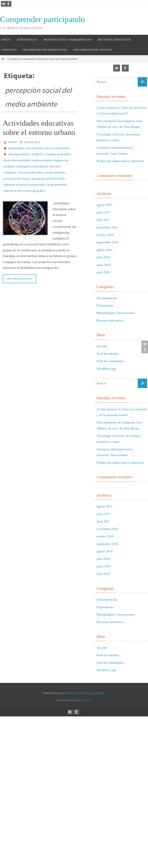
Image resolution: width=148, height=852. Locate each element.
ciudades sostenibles (58, 152)
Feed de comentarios (110, 361)
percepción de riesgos (16, 172)
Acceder (102, 346)
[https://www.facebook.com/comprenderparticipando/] (8, 4)
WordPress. (86, 700)
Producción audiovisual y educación (120, 161)
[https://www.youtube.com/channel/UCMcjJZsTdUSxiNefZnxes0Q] (4, 4)
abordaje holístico (19, 152)
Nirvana (74, 700)
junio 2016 (104, 265)
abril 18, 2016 (32, 141)
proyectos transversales (30, 177)
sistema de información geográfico (24, 182)
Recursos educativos (57, 146)
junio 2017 (104, 212)
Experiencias (105, 305)
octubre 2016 (105, 235)
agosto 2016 (104, 250)
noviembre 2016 (107, 227)
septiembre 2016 (107, 242)
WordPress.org (106, 368)
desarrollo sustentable (17, 157)
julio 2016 (103, 257)
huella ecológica (42, 157)
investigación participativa (32, 162)
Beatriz (12, 141)
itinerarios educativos (31, 167)
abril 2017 (103, 220)
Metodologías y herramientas (25, 146)
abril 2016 (103, 272)
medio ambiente (55, 167)
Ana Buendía (98, 693)
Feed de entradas (108, 353)
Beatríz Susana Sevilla (76, 693)
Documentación (107, 298)
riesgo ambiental (56, 177)
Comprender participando (42, 19)
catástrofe (38, 152)
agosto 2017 (104, 205)
